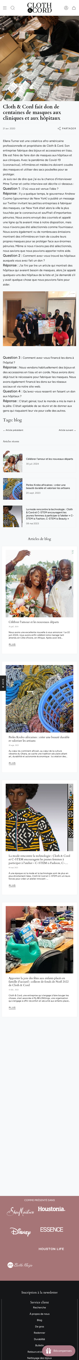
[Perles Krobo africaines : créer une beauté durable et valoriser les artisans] (39, 698)
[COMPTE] (66, 8)
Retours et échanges (40, 1351)
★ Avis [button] (3, 683)
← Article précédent (13, 430)
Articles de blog (39, 539)
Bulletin (39, 1345)
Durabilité (39, 1339)
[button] (12, 8)
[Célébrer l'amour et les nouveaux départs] (39, 583)
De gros (39, 1326)
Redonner (39, 1332)
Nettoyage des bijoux (39, 1358)
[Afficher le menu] (5, 8)
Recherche (39, 1307)
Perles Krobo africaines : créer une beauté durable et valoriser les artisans (39, 739)
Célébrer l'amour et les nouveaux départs (34, 622)
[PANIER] (74, 8)
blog (18, 420)
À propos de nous (40, 1314)
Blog (39, 1320)
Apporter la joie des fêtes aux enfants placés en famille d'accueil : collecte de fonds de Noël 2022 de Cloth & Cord (39, 982)
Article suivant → (67, 430)
